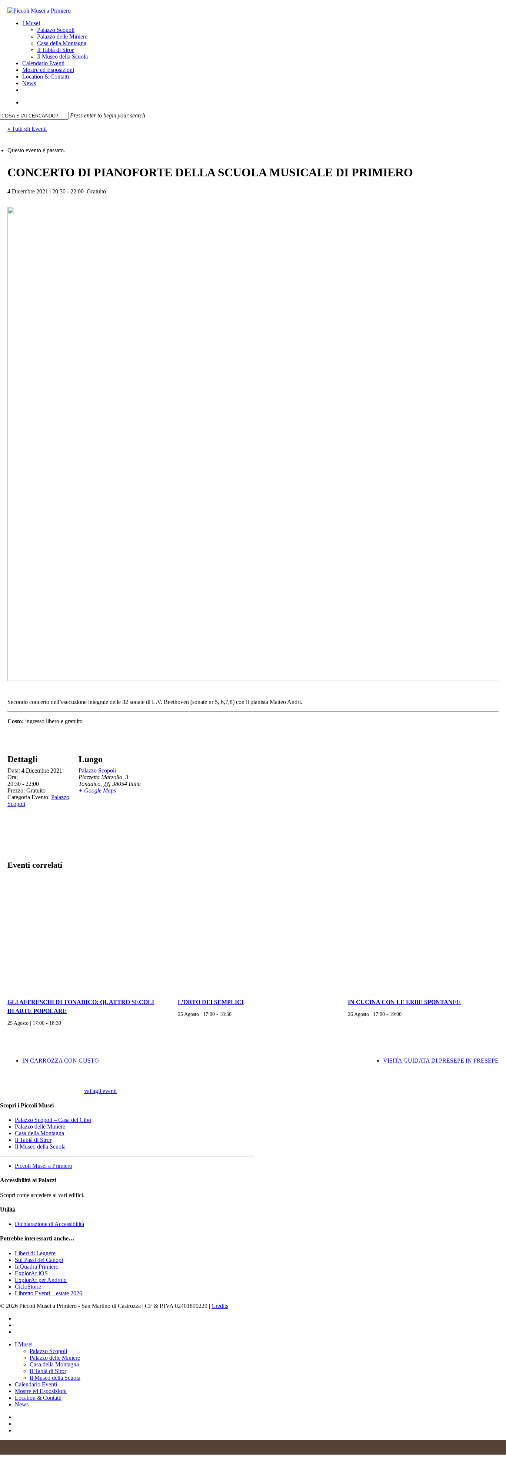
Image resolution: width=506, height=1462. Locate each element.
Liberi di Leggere (35, 1253)
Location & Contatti (38, 1398)
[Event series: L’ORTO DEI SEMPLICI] (234, 1014)
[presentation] (82, 935)
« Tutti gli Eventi (27, 129)
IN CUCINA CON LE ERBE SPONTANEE (404, 1002)
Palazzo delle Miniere (40, 1126)
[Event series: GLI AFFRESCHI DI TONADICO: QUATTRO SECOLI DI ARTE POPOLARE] (63, 1023)
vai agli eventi (100, 1091)
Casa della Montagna (39, 1133)
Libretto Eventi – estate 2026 (48, 1293)
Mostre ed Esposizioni (41, 1391)
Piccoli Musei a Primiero (43, 1166)
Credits (220, 1306)
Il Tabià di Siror (33, 1140)
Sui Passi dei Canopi (39, 1260)
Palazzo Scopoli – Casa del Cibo (53, 1120)
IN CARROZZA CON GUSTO (60, 1060)
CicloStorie (28, 1286)
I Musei (24, 1344)
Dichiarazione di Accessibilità (49, 1224)
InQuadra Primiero (37, 1266)
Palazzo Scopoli (97, 770)
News (22, 1404)
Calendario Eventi (36, 1384)
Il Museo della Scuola (40, 1146)
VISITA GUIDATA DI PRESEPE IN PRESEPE (441, 1060)
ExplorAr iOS (31, 1273)
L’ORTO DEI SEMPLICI (211, 1002)
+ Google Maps (97, 790)
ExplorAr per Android (41, 1280)
